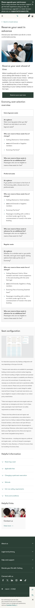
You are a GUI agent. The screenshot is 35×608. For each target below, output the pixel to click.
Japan (7, 589)
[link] (17, 51)
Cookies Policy (11, 605)
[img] (33, 2)
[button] (8, 526)
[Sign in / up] (32, 16)
